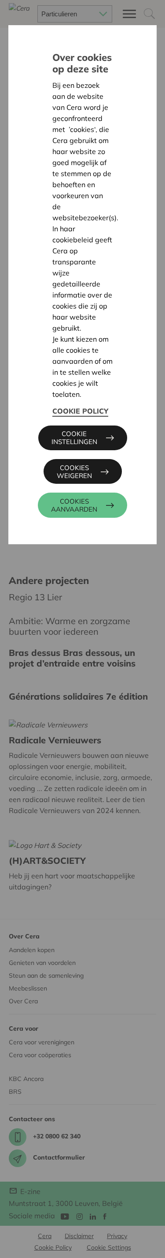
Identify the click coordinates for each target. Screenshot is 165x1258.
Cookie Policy (80, 411)
